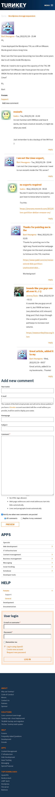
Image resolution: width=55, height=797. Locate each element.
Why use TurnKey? (7, 691)
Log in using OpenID (15, 646)
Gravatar (13, 407)
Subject (4, 425)
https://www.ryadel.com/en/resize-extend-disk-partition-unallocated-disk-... (38, 264)
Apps (6, 534)
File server (5, 787)
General (8, 598)
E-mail (3, 396)
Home (3, 16)
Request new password (16, 652)
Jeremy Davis (32, 295)
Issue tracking (9, 567)
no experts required (30, 184)
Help (6, 582)
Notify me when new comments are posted (20, 514)
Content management (12, 554)
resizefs (17, 111)
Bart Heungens (7, 36)
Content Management (9, 751)
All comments (12, 518)
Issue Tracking (6, 760)
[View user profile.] (7, 27)
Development (8, 602)
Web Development (8, 757)
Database (7, 571)
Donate (4, 742)
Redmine (4, 790)
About (4, 688)
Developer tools (9, 575)
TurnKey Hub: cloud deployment (13, 718)
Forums (6, 591)
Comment (5, 434)
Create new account (15, 649)
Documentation (9, 606)
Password (8, 632)
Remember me (11, 642)
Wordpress (5, 784)
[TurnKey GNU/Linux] (13, 7)
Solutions (6, 712)
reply (50, 149)
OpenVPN (4, 775)
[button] (48, 5)
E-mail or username (12, 622)
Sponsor (4, 706)
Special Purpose (7, 766)
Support (4, 99)
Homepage (5, 415)
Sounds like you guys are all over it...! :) (39, 290)
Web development (10, 546)
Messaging (7, 563)
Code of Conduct (7, 694)
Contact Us (5, 700)
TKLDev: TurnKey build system (12, 724)
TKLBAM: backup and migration (12, 721)
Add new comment (10, 103)
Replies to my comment (32, 518)
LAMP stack (5, 781)
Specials (6, 542)
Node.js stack (6, 778)
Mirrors (3, 697)
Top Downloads (9, 771)
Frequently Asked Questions (11, 736)
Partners (4, 703)
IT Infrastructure (10, 550)
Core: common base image (11, 715)
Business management (12, 558)
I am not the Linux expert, (30, 158)
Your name (5, 387)
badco (16, 116)
